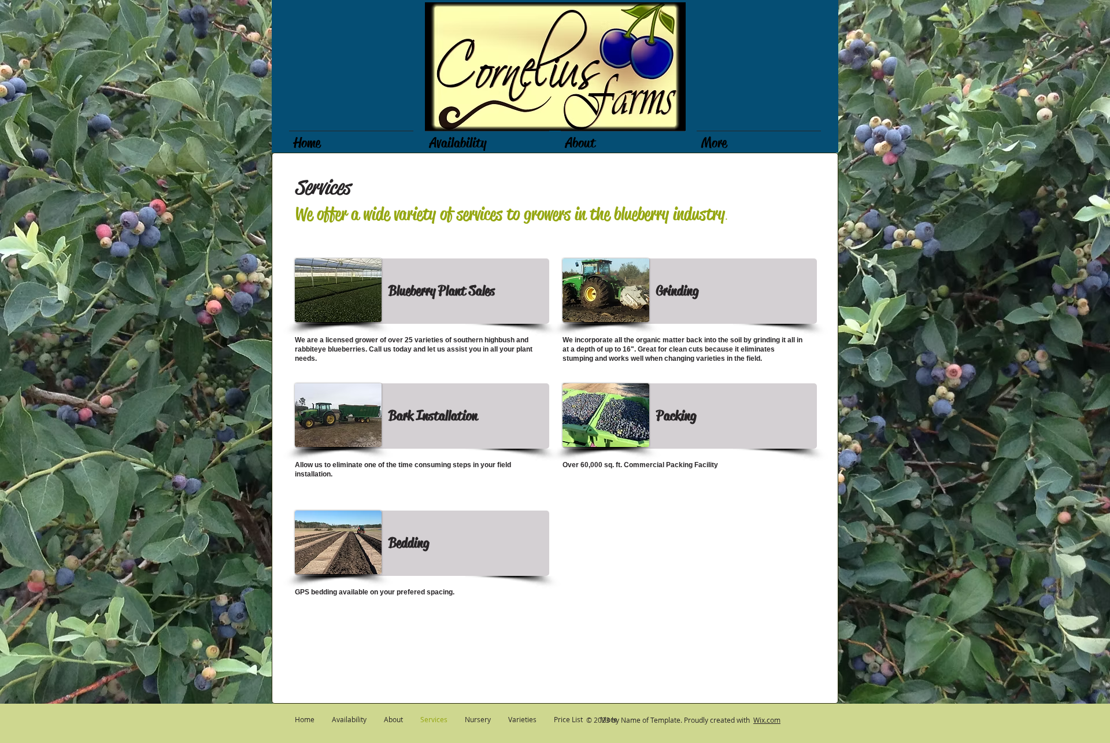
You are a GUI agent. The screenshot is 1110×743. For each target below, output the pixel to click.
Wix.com (766, 719)
